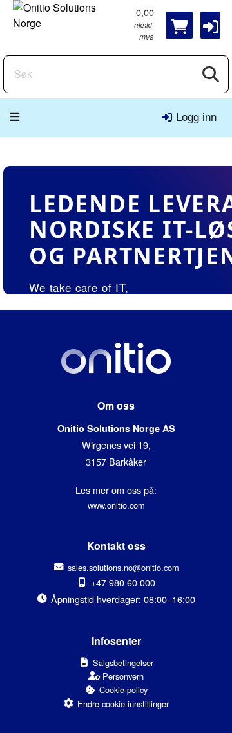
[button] (210, 25)
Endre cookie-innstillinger (123, 704)
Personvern (123, 676)
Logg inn (196, 117)
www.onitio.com (116, 505)
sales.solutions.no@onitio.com (123, 567)
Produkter (19, 117)
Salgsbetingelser (123, 662)
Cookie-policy (123, 689)
